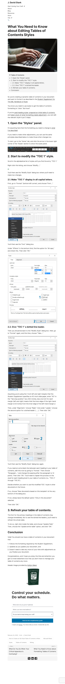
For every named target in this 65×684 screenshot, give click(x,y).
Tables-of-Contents (21, 642)
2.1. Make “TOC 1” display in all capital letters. (28, 83)
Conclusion (15, 90)
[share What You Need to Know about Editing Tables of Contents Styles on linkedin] (32, 658)
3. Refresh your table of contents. (23, 88)
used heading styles (21, 112)
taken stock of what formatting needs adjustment (29, 115)
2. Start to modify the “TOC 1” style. (24, 80)
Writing (32, 642)
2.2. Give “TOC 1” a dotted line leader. (25, 85)
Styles (10, 642)
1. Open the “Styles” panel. (20, 78)
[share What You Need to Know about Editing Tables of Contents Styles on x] (29, 658)
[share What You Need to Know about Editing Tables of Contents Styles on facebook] (36, 658)
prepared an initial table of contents (42, 112)
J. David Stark (14, 2)
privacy (20, 624)
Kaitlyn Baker (32, 565)
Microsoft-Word (47, 638)
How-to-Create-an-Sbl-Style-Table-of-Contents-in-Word (24, 638)
